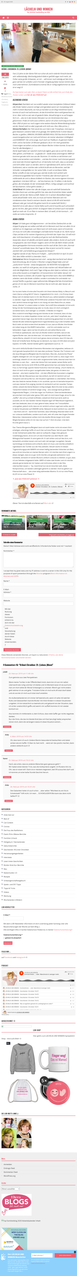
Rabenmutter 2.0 (10, 873)
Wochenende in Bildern (13, 900)
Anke (7, 735)
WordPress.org (9, 1176)
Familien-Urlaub (10, 838)
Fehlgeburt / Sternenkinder (14, 842)
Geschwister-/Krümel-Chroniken (13, 66)
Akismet (39, 573)
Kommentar (9, 551)
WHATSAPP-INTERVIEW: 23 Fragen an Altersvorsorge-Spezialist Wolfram (61, 535)
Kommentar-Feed (11, 1172)
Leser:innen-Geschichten (13, 861)
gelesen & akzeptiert (13, 938)
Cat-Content (8, 822)
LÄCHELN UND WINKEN (38, 9)
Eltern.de (47, 503)
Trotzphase (5, 105)
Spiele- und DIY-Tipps (12, 884)
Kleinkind (4, 96)
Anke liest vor (9, 815)
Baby (9, 94)
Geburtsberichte (10, 846)
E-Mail (7, 915)
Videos (6, 892)
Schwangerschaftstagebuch (14, 880)
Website (7, 600)
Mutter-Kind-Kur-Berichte (14, 865)
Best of (6, 819)
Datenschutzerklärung (38, 1263)
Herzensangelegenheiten (13, 853)
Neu (5, 869)
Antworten (7, 727)
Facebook (8, 957)
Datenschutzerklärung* (63, 930)
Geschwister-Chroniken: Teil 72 (37, 525)
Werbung (7, 896)
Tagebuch (5, 102)
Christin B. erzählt (9, 535)
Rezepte (7, 876)
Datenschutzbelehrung (14, 625)
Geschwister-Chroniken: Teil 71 (12, 525)
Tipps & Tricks (9, 888)
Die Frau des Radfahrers (13, 830)
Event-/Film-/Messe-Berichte (15, 834)
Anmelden (8, 1164)
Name (7, 581)
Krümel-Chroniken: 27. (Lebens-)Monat (61, 525)
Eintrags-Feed (9, 1168)
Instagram (20, 957)
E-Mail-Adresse (7, 590)
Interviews (8, 857)
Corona (6, 826)
